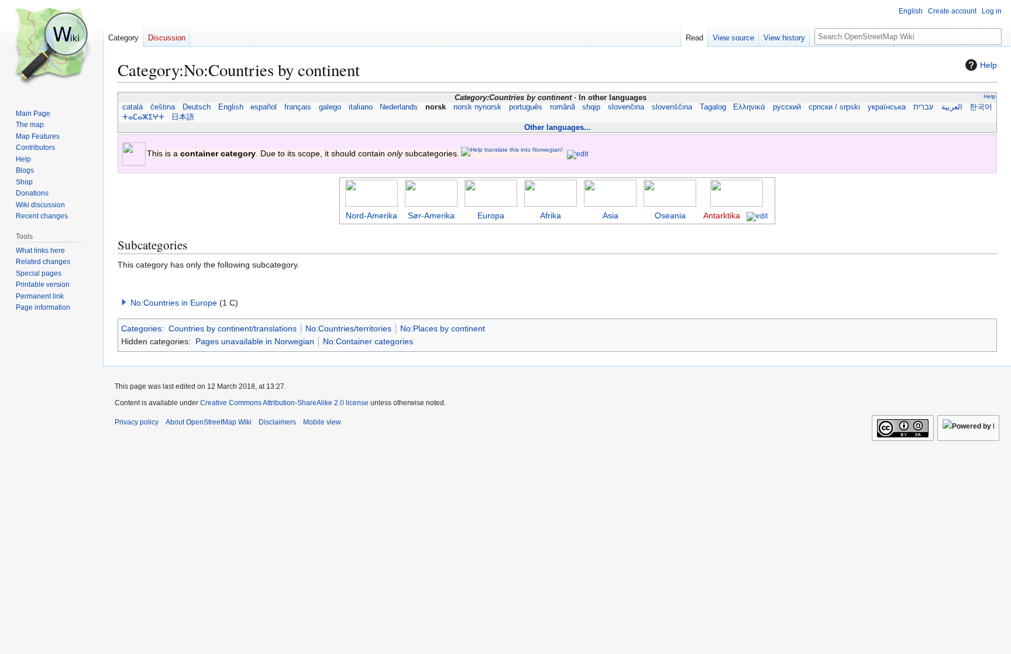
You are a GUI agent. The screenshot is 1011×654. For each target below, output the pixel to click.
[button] (124, 302)
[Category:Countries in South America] (431, 192)
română (562, 107)
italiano (360, 107)
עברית (924, 107)
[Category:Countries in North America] (371, 192)
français (298, 107)
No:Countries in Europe (173, 302)
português (526, 107)
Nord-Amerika (371, 215)
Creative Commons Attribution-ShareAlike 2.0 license (284, 403)
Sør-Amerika (431, 215)
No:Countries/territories (348, 328)
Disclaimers (277, 422)
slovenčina (626, 107)
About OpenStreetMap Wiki (209, 422)
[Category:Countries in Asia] (610, 192)
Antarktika (721, 215)
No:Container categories (368, 341)
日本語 (183, 117)
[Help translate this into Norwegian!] (512, 151)
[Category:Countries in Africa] (550, 192)
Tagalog (712, 107)
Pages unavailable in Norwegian (254, 341)
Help (988, 65)
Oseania (670, 215)
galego (330, 107)
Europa (490, 215)
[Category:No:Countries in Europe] (491, 192)
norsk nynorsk (477, 107)
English (230, 107)
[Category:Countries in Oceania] (670, 192)
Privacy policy (137, 422)
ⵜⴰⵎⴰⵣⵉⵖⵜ (143, 117)
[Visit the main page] (51, 47)
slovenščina (672, 107)
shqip (591, 107)
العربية (951, 107)
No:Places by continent (442, 328)
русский (787, 107)
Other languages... (557, 127)
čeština (163, 107)
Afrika (550, 215)
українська (887, 107)
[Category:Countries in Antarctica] (736, 192)
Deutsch (197, 107)
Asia (610, 215)
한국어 (981, 107)
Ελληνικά (749, 107)
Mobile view (322, 422)
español (264, 107)
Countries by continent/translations (232, 328)
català (133, 107)
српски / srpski (834, 107)
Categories (141, 328)
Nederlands (399, 107)
